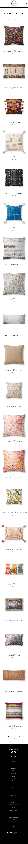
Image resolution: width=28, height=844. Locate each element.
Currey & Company (13, 814)
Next (14, 738)
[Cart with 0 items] (26, 3)
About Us (13, 759)
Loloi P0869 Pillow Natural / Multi (14, 585)
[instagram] (12, 752)
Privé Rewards (13, 761)
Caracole (13, 819)
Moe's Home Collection (13, 817)
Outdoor (13, 787)
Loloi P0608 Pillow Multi (14, 655)
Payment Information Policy (13, 804)
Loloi (14, 812)
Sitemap (13, 770)
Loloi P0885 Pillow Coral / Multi (14, 477)
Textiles (13, 785)
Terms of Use (13, 795)
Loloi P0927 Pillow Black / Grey (14, 193)
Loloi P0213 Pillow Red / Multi (14, 726)
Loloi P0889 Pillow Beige (14, 406)
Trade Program (14, 763)
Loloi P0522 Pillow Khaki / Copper (14, 691)
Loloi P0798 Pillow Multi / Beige (14, 620)
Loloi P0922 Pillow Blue (14, 229)
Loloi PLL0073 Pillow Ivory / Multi (14, 87)
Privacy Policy (13, 797)
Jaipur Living (13, 824)
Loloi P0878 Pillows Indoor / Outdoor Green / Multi (14, 513)
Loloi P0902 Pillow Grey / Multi (14, 264)
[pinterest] (15, 752)
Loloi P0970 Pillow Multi (14, 122)
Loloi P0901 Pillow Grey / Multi (14, 300)
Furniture (13, 776)
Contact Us (13, 768)
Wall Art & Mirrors (13, 783)
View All (13, 826)
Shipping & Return (13, 800)
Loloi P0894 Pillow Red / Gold (14, 370)
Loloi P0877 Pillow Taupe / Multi (14, 549)
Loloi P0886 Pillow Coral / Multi (14, 441)
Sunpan (13, 821)
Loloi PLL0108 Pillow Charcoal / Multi (14, 51)
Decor (13, 778)
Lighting (13, 780)
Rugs (14, 789)
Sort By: (9, 19)
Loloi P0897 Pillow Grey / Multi (14, 335)
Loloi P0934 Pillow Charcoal (14, 158)
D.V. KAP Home (13, 810)
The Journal (13, 765)
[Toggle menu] (1, 3)
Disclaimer (13, 802)
